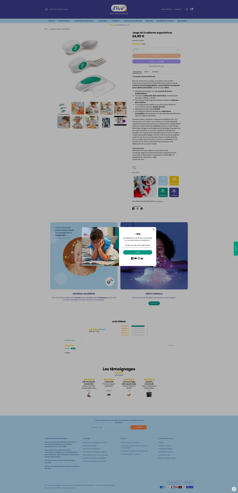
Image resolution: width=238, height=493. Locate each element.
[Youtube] (135, 258)
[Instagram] (139, 258)
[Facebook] (132, 258)
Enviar (137, 252)
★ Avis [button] (236, 248)
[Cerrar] (154, 229)
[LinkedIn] (142, 258)
